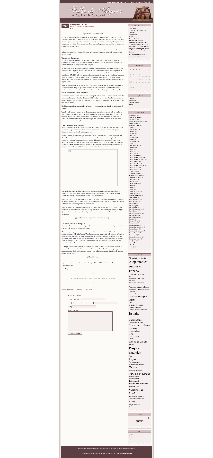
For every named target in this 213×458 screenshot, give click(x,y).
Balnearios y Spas (134, 125)
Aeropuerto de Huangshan (136, 39)
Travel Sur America (134, 217)
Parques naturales (134, 183)
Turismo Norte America (135, 231)
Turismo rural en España (138, 383)
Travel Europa (133, 211)
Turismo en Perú (134, 379)
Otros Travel (132, 181)
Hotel (131, 333)
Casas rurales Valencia (135, 436)
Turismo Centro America (136, 227)
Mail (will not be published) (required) (80, 303)
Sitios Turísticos (133, 201)
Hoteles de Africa (134, 155)
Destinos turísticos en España (138, 310)
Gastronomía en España (139, 325)
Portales (131, 189)
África (131, 407)
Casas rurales (133, 129)
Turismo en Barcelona (135, 370)
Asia (130, 276)
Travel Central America (135, 209)
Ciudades (131, 131)
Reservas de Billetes (135, 195)
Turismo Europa (133, 229)
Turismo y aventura (134, 239)
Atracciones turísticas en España (139, 287)
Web (69, 307)
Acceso (131, 434)
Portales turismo (133, 193)
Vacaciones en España (136, 391)
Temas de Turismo (137, 2)
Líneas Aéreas (133, 171)
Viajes (131, 243)
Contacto (115, 2)
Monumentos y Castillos (136, 175)
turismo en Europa (134, 376)
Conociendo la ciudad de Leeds (82, 278)
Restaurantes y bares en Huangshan (139, 46)
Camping (131, 127)
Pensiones (132, 185)
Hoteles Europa (133, 169)
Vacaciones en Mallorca (136, 398)
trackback (131, 56)
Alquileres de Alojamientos (137, 121)
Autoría (147, 2)
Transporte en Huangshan (136, 48)
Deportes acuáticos (135, 307)
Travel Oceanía (133, 215)
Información (124, 2)
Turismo (131, 219)
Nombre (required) (74, 299)
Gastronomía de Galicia (136, 322)
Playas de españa (134, 362)
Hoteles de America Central (137, 157)
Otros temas (132, 179)
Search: (139, 415)
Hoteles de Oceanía (134, 161)
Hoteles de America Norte (136, 159)
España (134, 313)
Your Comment (73, 310)
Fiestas (131, 139)
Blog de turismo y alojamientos (85, 448)
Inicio (109, 2)
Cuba (130, 302)
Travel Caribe (133, 207)
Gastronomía (132, 141)
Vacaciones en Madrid (136, 396)
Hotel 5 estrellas (134, 336)
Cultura (131, 135)
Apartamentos (133, 123)
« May (132, 87)
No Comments (74, 29)
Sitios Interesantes (134, 199)
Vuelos (131, 247)
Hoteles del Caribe (134, 163)
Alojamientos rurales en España (138, 266)
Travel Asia (132, 205)
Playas (131, 187)
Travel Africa (132, 203)
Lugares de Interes (134, 173)
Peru (130, 356)
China (111, 232)
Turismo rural (133, 235)
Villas (130, 245)
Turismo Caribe (133, 225)
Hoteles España (133, 167)
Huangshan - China (141, 42)
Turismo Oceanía (134, 233)
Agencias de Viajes (134, 117)
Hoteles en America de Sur (136, 165)
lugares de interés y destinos (75, 42)
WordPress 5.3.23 (104, 448)
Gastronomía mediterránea (134, 329)
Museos (131, 344)
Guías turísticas (133, 145)
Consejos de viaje (134, 294)
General (131, 143)
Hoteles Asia (132, 153)
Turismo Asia (90, 26)
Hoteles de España (138, 341)
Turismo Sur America (135, 237)
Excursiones (132, 137)
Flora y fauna (133, 317)
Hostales (131, 147)
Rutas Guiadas (133, 197)
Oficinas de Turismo (135, 177)
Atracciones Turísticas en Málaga (139, 289)
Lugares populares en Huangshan (138, 44)
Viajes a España (134, 404)
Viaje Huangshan (143, 50)
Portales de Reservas (135, 191)
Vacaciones (132, 241)
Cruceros (131, 133)
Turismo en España (139, 373)
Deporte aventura (136, 304)
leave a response (138, 54)
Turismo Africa (133, 221)
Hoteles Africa (133, 151)
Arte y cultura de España (136, 274)
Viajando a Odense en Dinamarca (103, 278)
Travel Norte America (135, 213)
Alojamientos (133, 119)
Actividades (132, 115)
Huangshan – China (78, 24)
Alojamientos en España (137, 258)
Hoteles (131, 149)
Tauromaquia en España (136, 364)
